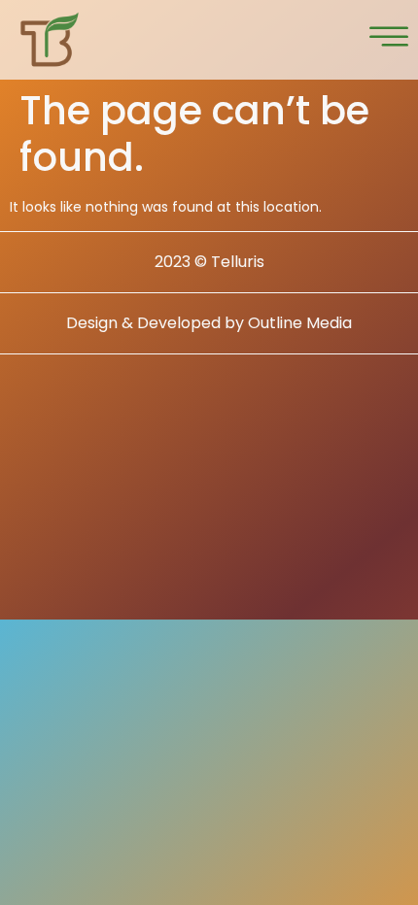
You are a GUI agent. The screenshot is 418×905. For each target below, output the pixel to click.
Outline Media (300, 323)
